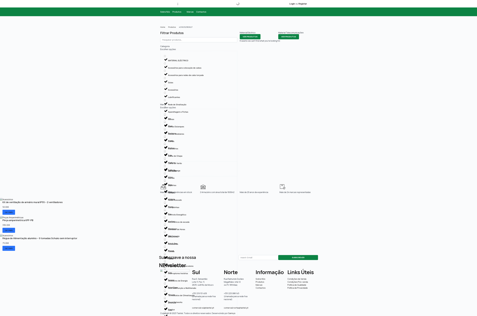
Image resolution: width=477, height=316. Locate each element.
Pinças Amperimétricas (12, 217)
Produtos (172, 27)
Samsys (231, 313)
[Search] (236, 3)
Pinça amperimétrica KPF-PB (17, 220)
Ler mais (9, 212)
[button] (178, 12)
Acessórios (7, 199)
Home (162, 27)
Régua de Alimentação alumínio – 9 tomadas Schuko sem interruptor (39, 238)
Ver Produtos (250, 36)
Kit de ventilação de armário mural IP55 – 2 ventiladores (32, 202)
